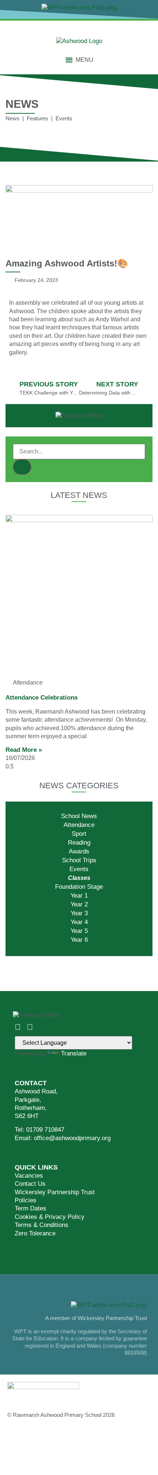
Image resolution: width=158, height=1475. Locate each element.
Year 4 (79, 922)
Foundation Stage (79, 886)
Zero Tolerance (35, 1233)
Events (79, 869)
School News (79, 816)
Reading (79, 842)
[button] (84, 60)
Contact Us (30, 1183)
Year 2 (79, 904)
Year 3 (79, 913)
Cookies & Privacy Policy (50, 1216)
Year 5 (79, 930)
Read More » (24, 749)
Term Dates (30, 1208)
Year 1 (79, 895)
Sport (79, 833)
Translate (73, 1053)
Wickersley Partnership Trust (55, 1192)
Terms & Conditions (41, 1224)
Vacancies (29, 1175)
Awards (79, 851)
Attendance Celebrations (42, 697)
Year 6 (79, 939)
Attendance (79, 824)
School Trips (79, 860)
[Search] (22, 467)
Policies (25, 1200)
